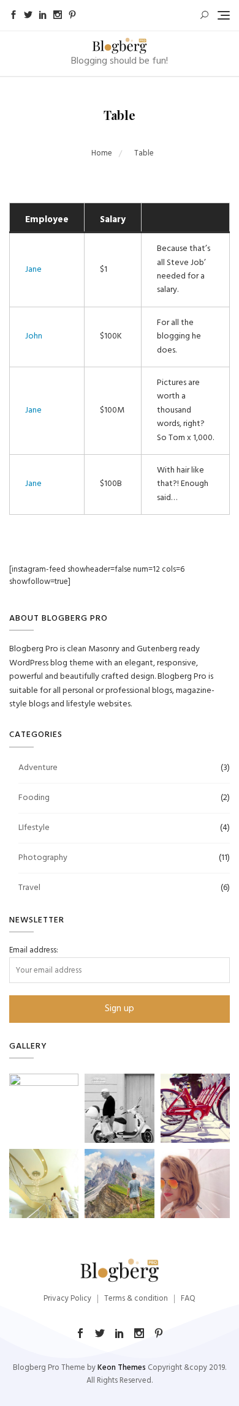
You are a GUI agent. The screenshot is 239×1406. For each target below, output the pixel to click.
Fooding (34, 798)
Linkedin (43, 14)
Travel (29, 888)
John (33, 336)
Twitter (28, 14)
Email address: (33, 950)
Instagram (57, 14)
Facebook (13, 14)
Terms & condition (136, 1298)
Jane (33, 270)
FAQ (188, 1298)
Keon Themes (121, 1367)
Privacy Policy (67, 1298)
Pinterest (72, 14)
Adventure (38, 768)
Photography (42, 858)
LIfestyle (34, 828)
